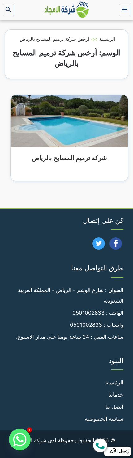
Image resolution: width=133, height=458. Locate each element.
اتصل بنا (114, 407)
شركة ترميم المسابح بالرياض (69, 158)
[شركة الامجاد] (66, 10)
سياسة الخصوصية (104, 419)
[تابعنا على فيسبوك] (116, 245)
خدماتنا (115, 395)
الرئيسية (107, 39)
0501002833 (88, 313)
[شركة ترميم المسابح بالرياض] (69, 121)
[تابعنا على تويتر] (99, 245)
